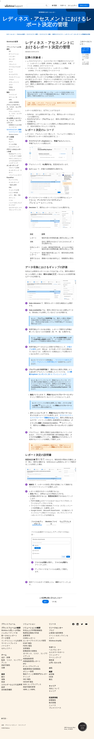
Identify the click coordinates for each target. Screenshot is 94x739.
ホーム (11, 69)
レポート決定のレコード (85, 50)
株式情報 (52, 703)
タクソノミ (12, 197)
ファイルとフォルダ (14, 66)
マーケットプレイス (9, 643)
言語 (55, 5)
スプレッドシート (14, 82)
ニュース (52, 705)
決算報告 (26, 648)
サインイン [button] (83, 5)
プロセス (11, 79)
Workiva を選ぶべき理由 (10, 630)
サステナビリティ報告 (45, 34)
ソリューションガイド (15, 175)
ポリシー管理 (28, 671)
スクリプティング (14, 147)
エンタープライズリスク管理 (34, 641)
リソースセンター (56, 628)
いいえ (54, 601)
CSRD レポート (29, 638)
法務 (3, 668)
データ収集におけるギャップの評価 (85, 57)
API (10, 51)
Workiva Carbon (13, 134)
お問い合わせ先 (55, 663)
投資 (3, 682)
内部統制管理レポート (31, 661)
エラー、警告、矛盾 (14, 195)
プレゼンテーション (14, 77)
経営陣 (51, 674)
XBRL (10, 99)
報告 (8, 92)
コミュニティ (54, 655)
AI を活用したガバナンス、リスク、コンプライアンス (14, 120)
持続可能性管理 (29, 687)
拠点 (50, 679)
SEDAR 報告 (28, 682)
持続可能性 (5, 665)
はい (45, 601)
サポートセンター (10, 34)
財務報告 (52, 700)
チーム (4, 655)
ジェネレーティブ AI (9, 633)
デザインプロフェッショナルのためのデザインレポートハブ (15, 161)
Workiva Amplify (55, 641)
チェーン (11, 141)
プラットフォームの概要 (11, 628)
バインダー (12, 56)
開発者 (51, 660)
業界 (3, 674)
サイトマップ (22, 725)
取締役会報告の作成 (31, 633)
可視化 (11, 87)
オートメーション (14, 54)
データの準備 (13, 144)
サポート (52, 647)
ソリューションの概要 (31, 628)
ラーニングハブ (55, 657)
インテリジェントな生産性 (11, 641)
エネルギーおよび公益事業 (11, 685)
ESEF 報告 (27, 643)
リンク (11, 72)
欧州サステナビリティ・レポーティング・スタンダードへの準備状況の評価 (71, 34)
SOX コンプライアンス (32, 684)
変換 (10, 187)
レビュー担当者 (13, 192)
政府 (3, 687)
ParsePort (10, 177)
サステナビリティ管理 (32, 34)
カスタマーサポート (57, 652)
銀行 (3, 677)
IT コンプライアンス (31, 666)
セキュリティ (6, 648)
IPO (24, 664)
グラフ (11, 61)
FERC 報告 (27, 646)
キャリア (52, 686)
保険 (3, 679)
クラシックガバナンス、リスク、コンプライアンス (14, 107)
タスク (11, 84)
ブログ (51, 630)
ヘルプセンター (55, 650)
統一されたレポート (9, 635)
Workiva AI (12, 90)
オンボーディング (12, 165)
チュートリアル (13, 179)
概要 (50, 672)
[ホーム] (14, 6)
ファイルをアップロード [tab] (37, 523)
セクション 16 (13, 97)
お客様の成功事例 (56, 633)
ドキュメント (13, 64)
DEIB (51, 677)
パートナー (5, 646)
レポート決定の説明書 (85, 63)
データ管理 (10, 137)
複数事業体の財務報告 (31, 669)
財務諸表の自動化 (30, 651)
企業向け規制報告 (14, 102)
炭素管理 (26, 635)
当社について (54, 688)
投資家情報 (53, 697)
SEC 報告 (27, 679)
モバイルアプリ (13, 74)
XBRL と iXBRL (29, 689)
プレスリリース (55, 708)
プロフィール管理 (14, 167)
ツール (11, 200)
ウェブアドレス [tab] (65, 521)
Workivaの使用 (21, 34)
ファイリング (13, 94)
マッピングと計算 (14, 190)
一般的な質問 (13, 185)
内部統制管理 (28, 659)
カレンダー (12, 59)
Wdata (11, 139)
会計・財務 (5, 657)
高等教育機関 (6, 690)
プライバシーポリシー (11, 725)
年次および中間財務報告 (32, 630)
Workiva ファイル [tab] (51, 523)
